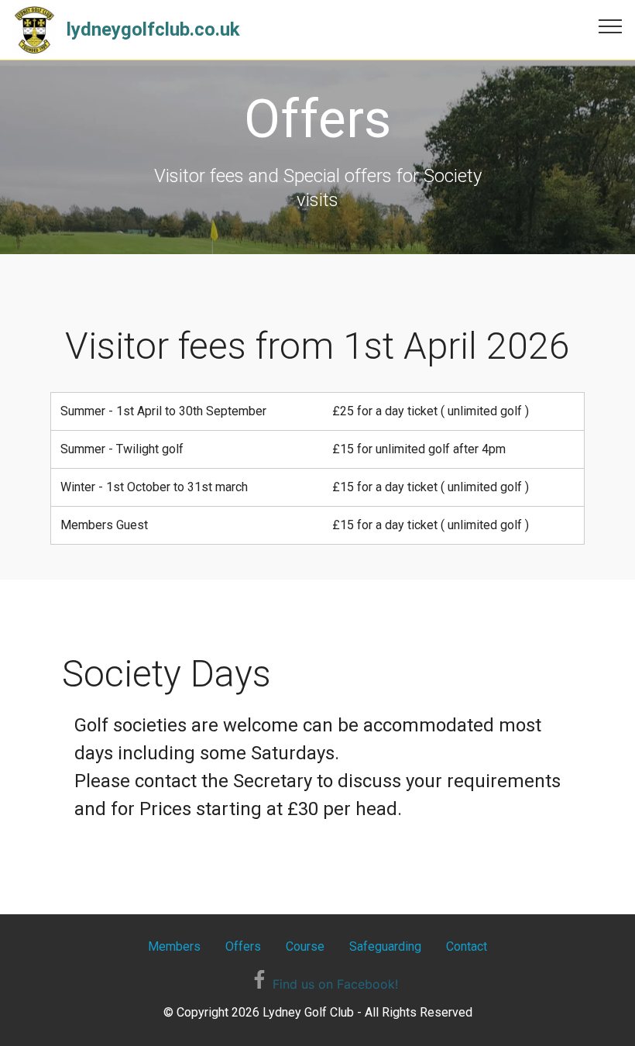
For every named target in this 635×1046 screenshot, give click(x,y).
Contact (466, 946)
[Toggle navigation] (611, 26)
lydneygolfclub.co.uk (153, 29)
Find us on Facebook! (333, 984)
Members (174, 946)
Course (305, 946)
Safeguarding (385, 946)
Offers (243, 946)
